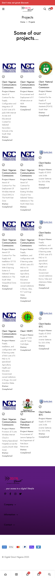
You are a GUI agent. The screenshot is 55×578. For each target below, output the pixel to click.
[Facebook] (10, 494)
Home (22, 22)
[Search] (44, 9)
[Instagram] (15, 494)
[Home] (5, 574)
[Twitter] (20, 494)
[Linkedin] (5, 494)
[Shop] (16, 574)
